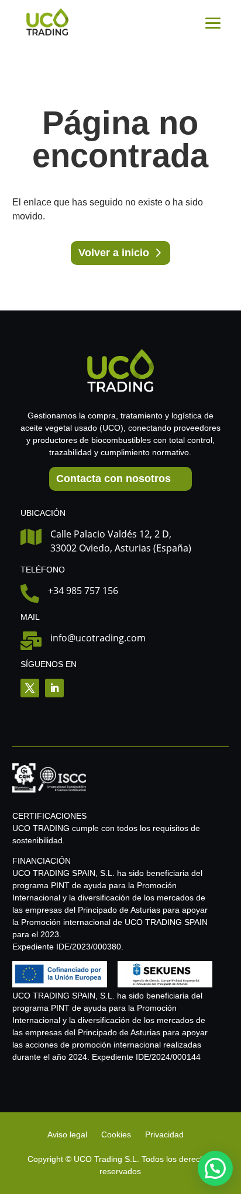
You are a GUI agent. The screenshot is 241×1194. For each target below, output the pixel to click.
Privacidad (164, 1134)
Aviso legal (68, 1134)
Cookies (116, 1134)
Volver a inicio (113, 253)
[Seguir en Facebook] (29, 688)
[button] (215, 1168)
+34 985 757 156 (83, 590)
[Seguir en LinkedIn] (54, 688)
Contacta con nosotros (113, 478)
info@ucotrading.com (98, 637)
